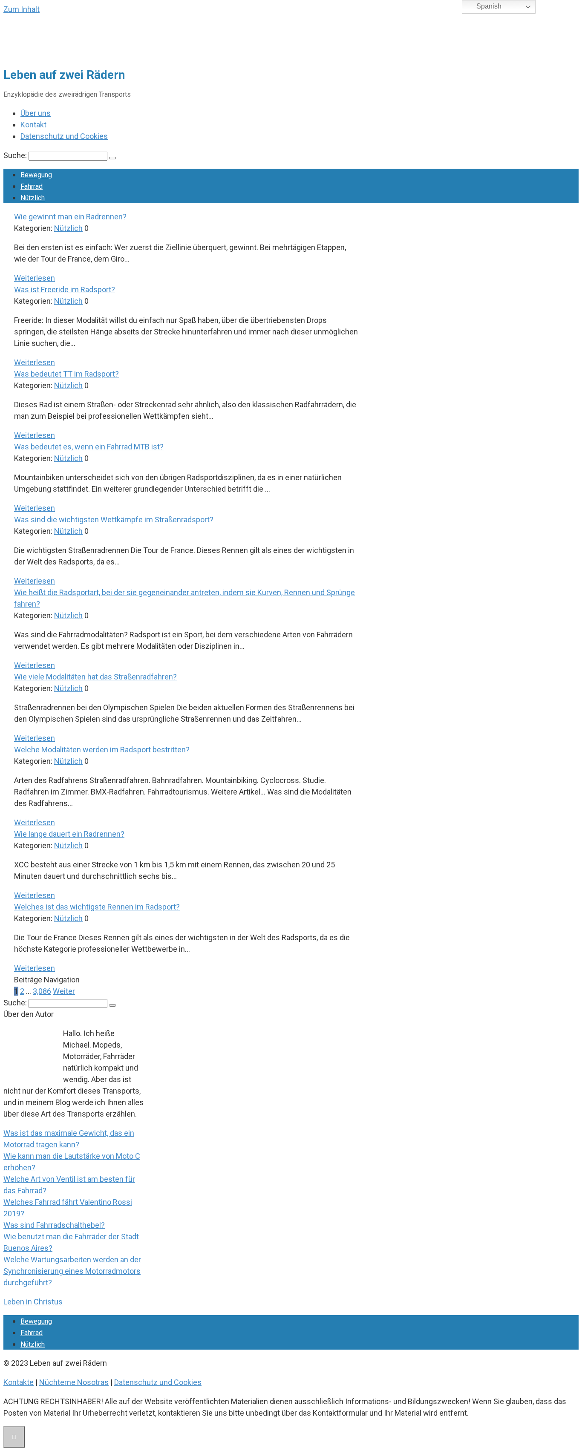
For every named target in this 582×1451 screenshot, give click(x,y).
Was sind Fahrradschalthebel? (54, 1225)
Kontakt (33, 124)
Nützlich (32, 198)
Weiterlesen (34, 278)
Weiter (64, 991)
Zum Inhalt (21, 9)
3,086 (42, 991)
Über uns (35, 113)
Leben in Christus (33, 1301)
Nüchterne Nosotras (74, 1382)
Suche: (16, 155)
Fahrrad (31, 186)
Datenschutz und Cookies (64, 136)
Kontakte (18, 1382)
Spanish (488, 6)
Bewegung (36, 175)
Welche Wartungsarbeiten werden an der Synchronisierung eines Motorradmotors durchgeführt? (72, 1271)
